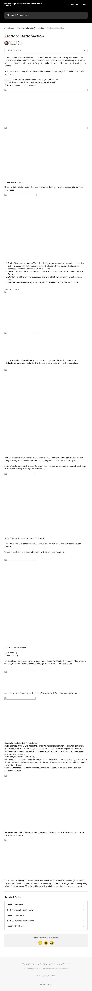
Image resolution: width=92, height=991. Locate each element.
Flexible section (32, 57)
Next (53, 976)
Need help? (74, 4)
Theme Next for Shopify (26, 28)
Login (84, 4)
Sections (41, 28)
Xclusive (46, 976)
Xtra (38, 976)
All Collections (9, 28)
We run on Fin (47, 984)
